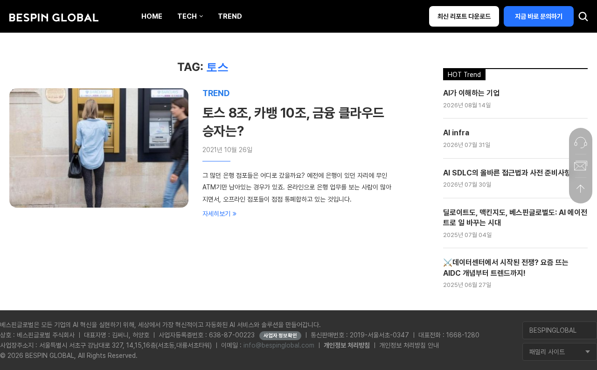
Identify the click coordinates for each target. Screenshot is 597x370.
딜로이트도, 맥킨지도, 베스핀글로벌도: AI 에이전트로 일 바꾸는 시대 (515, 217)
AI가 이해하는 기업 (471, 93)
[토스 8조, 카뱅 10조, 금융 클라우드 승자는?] (98, 148)
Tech (187, 16)
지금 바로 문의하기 (538, 16)
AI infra (456, 132)
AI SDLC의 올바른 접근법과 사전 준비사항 (507, 172)
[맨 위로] (580, 189)
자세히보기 (216, 213)
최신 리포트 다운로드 (464, 16)
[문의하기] (580, 142)
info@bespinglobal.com (278, 345)
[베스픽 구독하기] (580, 165)
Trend (230, 16)
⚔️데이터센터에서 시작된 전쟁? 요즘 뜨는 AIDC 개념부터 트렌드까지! (506, 267)
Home (151, 16)
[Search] (583, 18)
